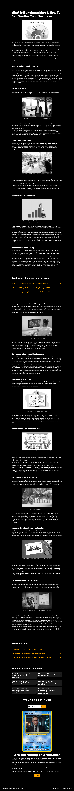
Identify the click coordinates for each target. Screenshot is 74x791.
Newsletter (65, 788)
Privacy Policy (59, 788)
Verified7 (70, 788)
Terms (54, 788)
